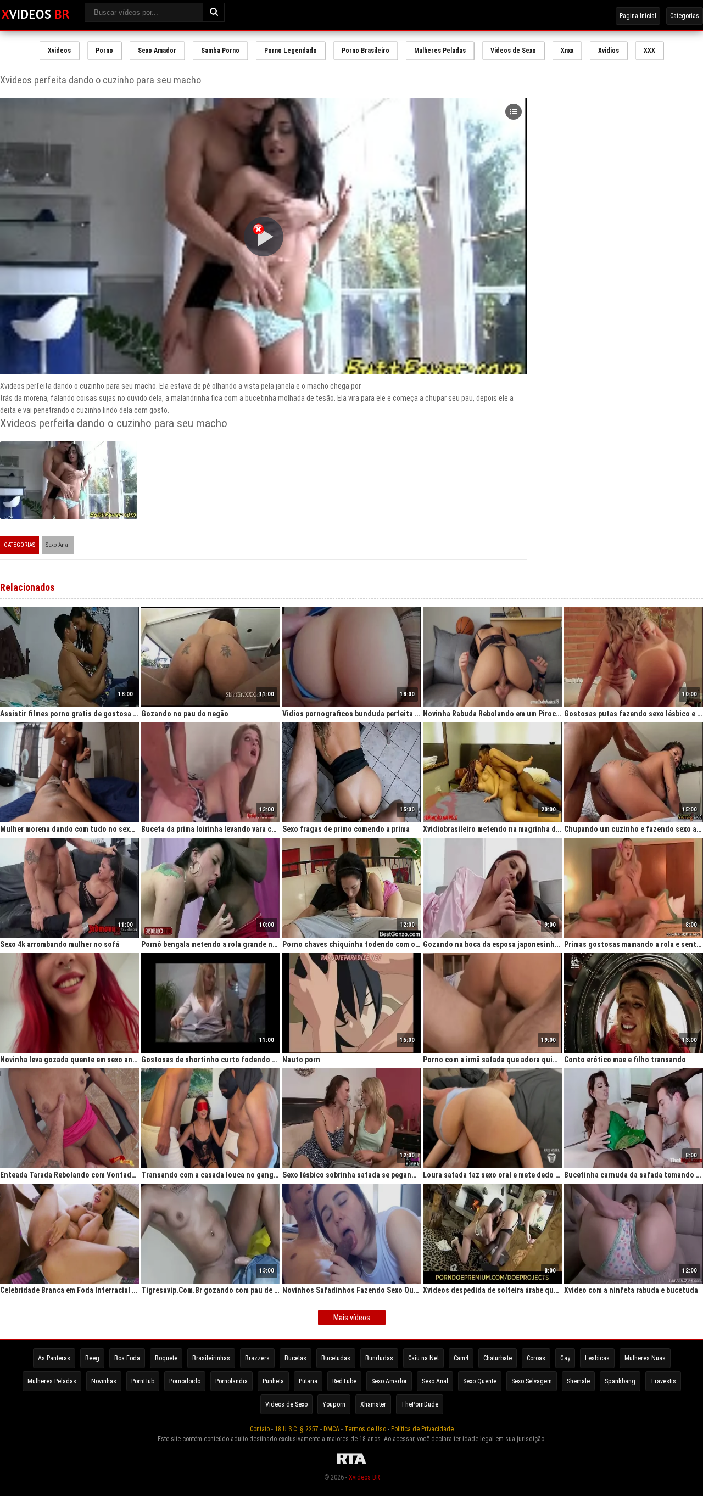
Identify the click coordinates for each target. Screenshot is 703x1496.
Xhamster (373, 1404)
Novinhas (103, 1381)
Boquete (166, 1358)
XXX (649, 50)
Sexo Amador (157, 50)
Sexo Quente (479, 1381)
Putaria (308, 1381)
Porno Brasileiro (365, 50)
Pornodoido (184, 1381)
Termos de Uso (365, 1429)
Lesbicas (597, 1358)
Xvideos (59, 50)
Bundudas (379, 1358)
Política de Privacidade (422, 1429)
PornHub (142, 1381)
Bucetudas (335, 1358)
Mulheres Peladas (440, 50)
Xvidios (608, 50)
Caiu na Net (423, 1358)
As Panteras (54, 1358)
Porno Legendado (290, 50)
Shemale (578, 1381)
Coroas (536, 1358)
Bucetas (295, 1358)
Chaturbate (497, 1358)
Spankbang (620, 1381)
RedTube (344, 1381)
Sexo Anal (58, 544)
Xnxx (567, 50)
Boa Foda (127, 1358)
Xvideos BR (364, 1477)
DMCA (331, 1429)
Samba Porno (220, 50)
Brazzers (257, 1358)
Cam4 (461, 1358)
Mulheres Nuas (645, 1358)
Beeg (92, 1358)
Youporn (333, 1404)
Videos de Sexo (513, 50)
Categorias (684, 16)
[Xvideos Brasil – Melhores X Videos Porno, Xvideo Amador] (35, 15)
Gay (565, 1358)
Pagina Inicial (638, 16)
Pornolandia (231, 1381)
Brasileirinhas (211, 1358)
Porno (104, 50)
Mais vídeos (351, 1317)
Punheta (273, 1381)
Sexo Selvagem (531, 1381)
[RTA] (351, 1464)
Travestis (663, 1381)
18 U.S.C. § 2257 (297, 1429)
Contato (260, 1429)
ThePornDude (419, 1404)
